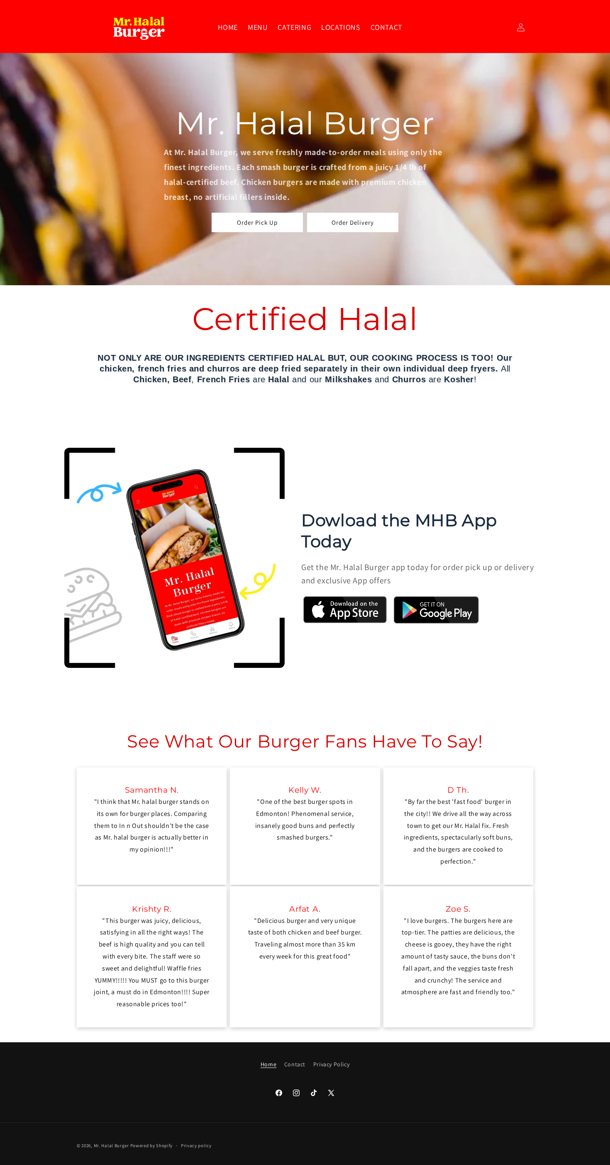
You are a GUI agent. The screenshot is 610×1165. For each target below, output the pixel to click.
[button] (258, 27)
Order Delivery (353, 222)
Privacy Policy (331, 1064)
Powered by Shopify (151, 1145)
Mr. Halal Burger (111, 1145)
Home (268, 1064)
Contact (294, 1064)
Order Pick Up (257, 222)
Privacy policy (196, 1145)
